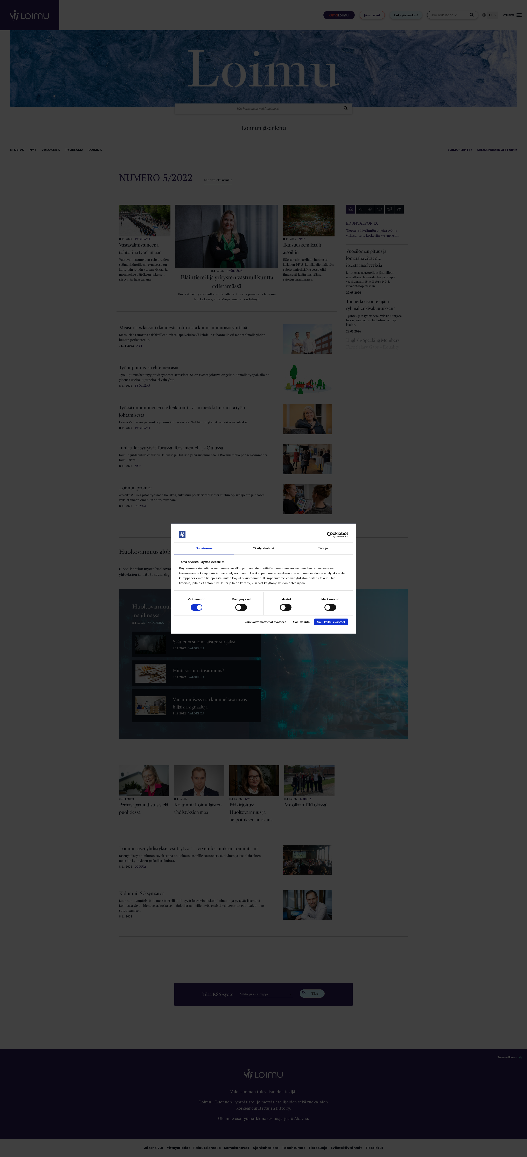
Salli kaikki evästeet (331, 622)
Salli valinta (301, 622)
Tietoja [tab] (323, 548)
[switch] (241, 607)
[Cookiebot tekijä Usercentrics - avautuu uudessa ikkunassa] (330, 535)
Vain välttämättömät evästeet (265, 622)
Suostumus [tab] (204, 548)
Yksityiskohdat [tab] (263, 548)
